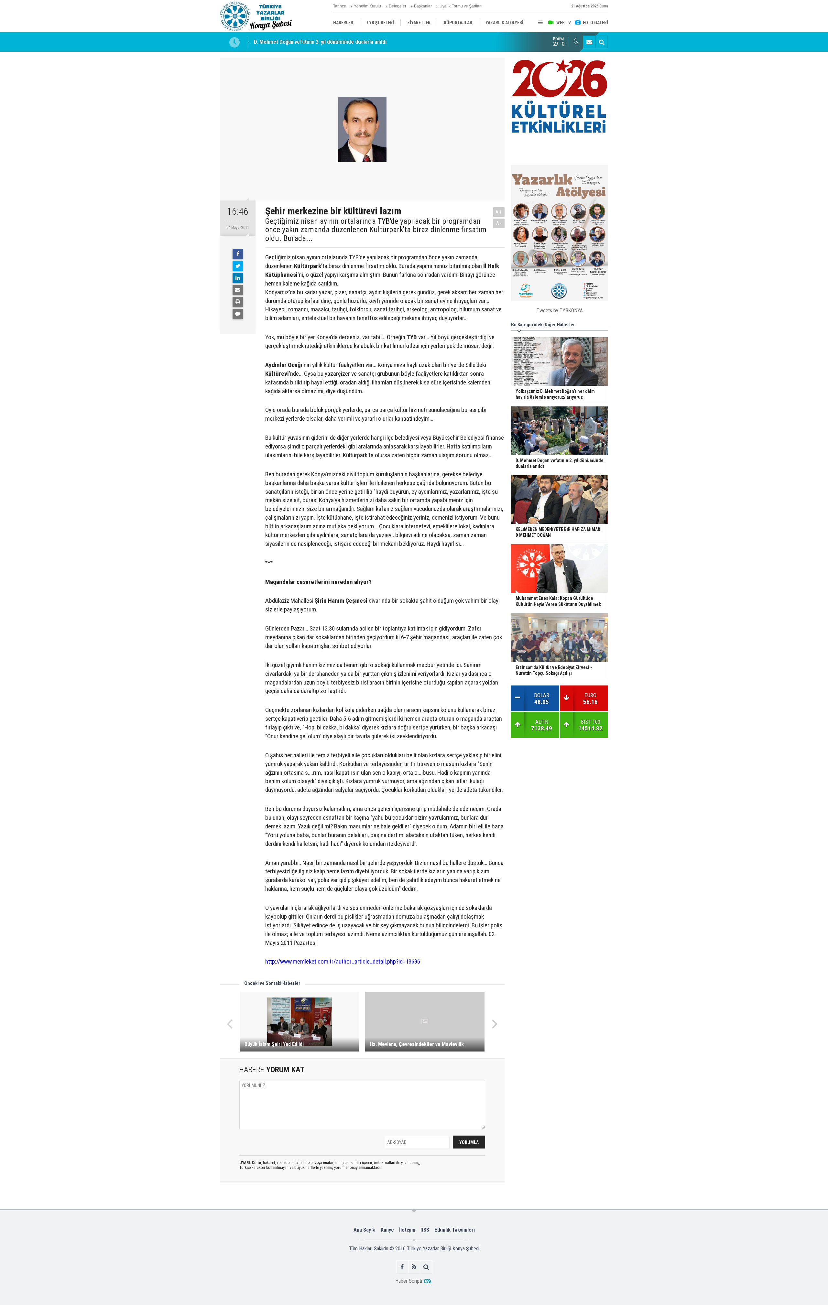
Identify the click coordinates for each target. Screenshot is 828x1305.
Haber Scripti (408, 1281)
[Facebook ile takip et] (402, 1266)
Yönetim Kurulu (367, 6)
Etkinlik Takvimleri (454, 1230)
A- (499, 223)
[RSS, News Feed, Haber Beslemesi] (414, 1266)
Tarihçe (339, 6)
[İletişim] (589, 42)
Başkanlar (423, 6)
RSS (424, 1230)
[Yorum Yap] (238, 314)
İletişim (407, 1230)
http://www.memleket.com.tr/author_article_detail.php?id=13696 (342, 961)
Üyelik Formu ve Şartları (461, 6)
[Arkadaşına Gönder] (238, 290)
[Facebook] (238, 254)
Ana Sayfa (365, 1230)
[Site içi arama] (601, 42)
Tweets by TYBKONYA (560, 310)
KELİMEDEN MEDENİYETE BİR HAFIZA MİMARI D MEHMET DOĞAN (327, 42)
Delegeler (397, 6)
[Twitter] (238, 266)
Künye (387, 1230)
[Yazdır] (238, 302)
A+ (499, 212)
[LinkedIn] (238, 278)
